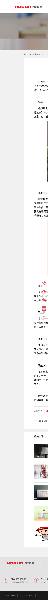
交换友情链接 (11, 596)
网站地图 (29, 596)
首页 (26, 54)
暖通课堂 (36, 54)
